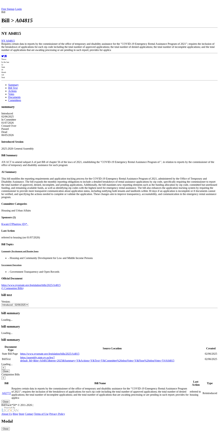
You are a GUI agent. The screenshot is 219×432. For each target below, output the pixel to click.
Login (18, 9)
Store (21, 413)
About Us (6, 413)
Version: (5, 301)
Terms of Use (41, 413)
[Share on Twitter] (3, 56)
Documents (14, 97)
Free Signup (8, 9)
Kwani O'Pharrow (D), (14, 224)
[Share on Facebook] (6, 56)
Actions (12, 91)
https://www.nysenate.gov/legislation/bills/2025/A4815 (31, 285)
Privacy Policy (57, 413)
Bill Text (13, 87)
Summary (13, 84)
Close (5, 371)
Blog (15, 413)
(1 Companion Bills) (12, 288)
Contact (29, 413)
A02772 (6, 393)
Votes (11, 94)
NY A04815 (8, 40)
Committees (14, 100)
